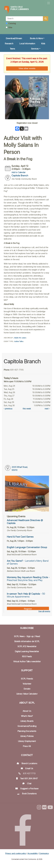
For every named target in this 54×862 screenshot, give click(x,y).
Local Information (27, 43)
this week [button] (27, 408)
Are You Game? (27, 562)
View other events (27, 68)
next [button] (47, 408)
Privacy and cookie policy (15, 853)
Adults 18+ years (20, 338)
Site (10, 27)
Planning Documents (27, 731)
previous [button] (8, 408)
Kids (43, 43)
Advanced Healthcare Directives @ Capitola (25, 522)
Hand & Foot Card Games (20, 537)
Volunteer (27, 683)
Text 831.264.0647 (29, 778)
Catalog (12, 23)
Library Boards (27, 721)
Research (9, 43)
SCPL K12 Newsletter (27, 646)
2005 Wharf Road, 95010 (20, 469)
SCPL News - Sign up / (24, 636)
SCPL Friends (27, 678)
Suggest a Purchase (29, 788)
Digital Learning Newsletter (27, 651)
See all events (44, 611)
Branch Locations (29, 763)
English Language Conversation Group (27, 547)
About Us (27, 711)
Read (37, 636)
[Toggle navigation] (48, 3)
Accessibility (33, 853)
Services (35, 48)
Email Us (29, 768)
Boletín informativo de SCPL (27, 641)
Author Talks (18, 341)
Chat (29, 783)
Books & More (36, 38)
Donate (27, 688)
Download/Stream (14, 38)
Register (28, 609)
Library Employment (27, 741)
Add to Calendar (18, 172)
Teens (12, 48)
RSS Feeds (27, 656)
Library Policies (27, 736)
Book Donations (29, 793)
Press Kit (27, 746)
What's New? (27, 716)
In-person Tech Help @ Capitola (26, 595)
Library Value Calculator (27, 693)
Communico (44, 853)
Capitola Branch (20, 175)
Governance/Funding (27, 726)
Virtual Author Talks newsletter (27, 661)
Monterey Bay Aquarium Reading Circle (28, 579)
